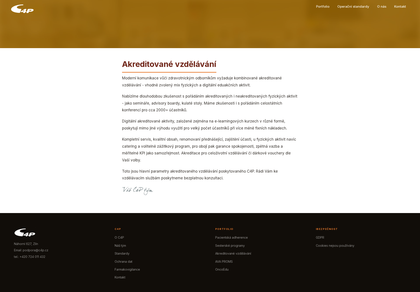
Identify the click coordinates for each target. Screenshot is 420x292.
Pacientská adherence (231, 237)
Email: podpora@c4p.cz (31, 250)
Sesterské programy (230, 245)
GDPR (320, 237)
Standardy (122, 253)
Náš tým (120, 245)
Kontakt (400, 6)
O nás (381, 6)
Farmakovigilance (127, 269)
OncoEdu (222, 269)
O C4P (119, 237)
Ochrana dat (123, 261)
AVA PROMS (224, 261)
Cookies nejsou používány (335, 245)
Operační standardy (353, 6)
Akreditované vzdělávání (233, 253)
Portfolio (322, 6)
